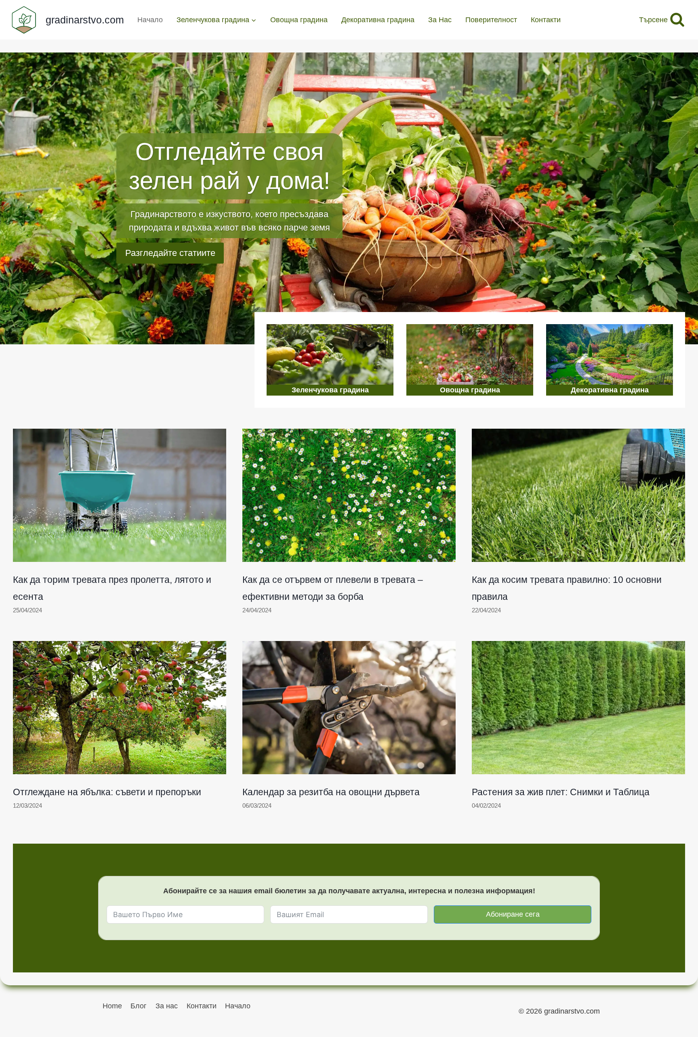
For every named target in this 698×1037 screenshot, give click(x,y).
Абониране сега (513, 914)
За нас (167, 1006)
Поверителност (491, 20)
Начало (150, 20)
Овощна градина (299, 20)
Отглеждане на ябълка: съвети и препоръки (107, 792)
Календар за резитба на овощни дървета (331, 792)
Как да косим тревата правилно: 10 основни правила (567, 588)
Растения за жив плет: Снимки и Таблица (561, 792)
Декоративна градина (377, 20)
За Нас (440, 20)
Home (112, 1006)
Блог (138, 1006)
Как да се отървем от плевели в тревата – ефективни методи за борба (332, 588)
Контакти (546, 20)
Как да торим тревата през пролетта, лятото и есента (112, 588)
